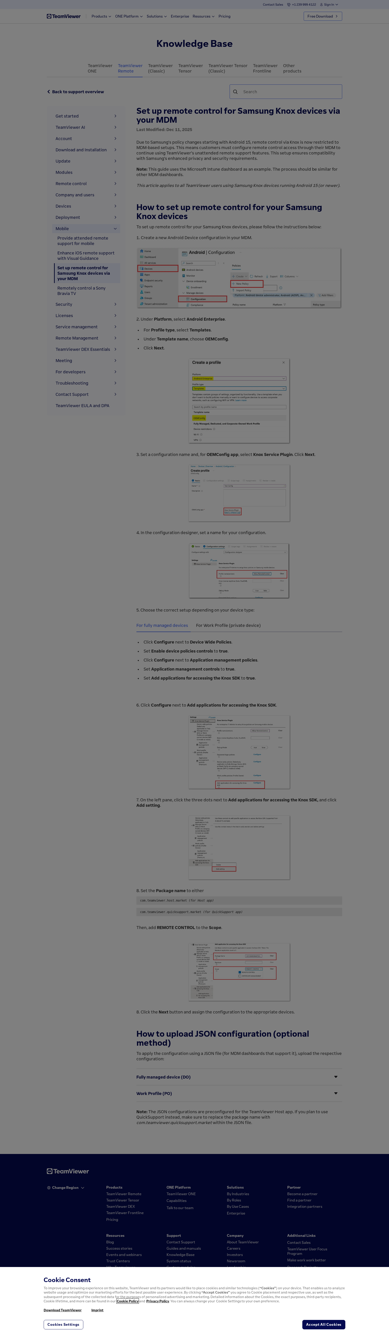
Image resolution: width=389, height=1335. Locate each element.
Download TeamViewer (63, 1310)
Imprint (97, 1310)
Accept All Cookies (324, 1324)
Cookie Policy (127, 1301)
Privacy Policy (157, 1301)
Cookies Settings (63, 1324)
